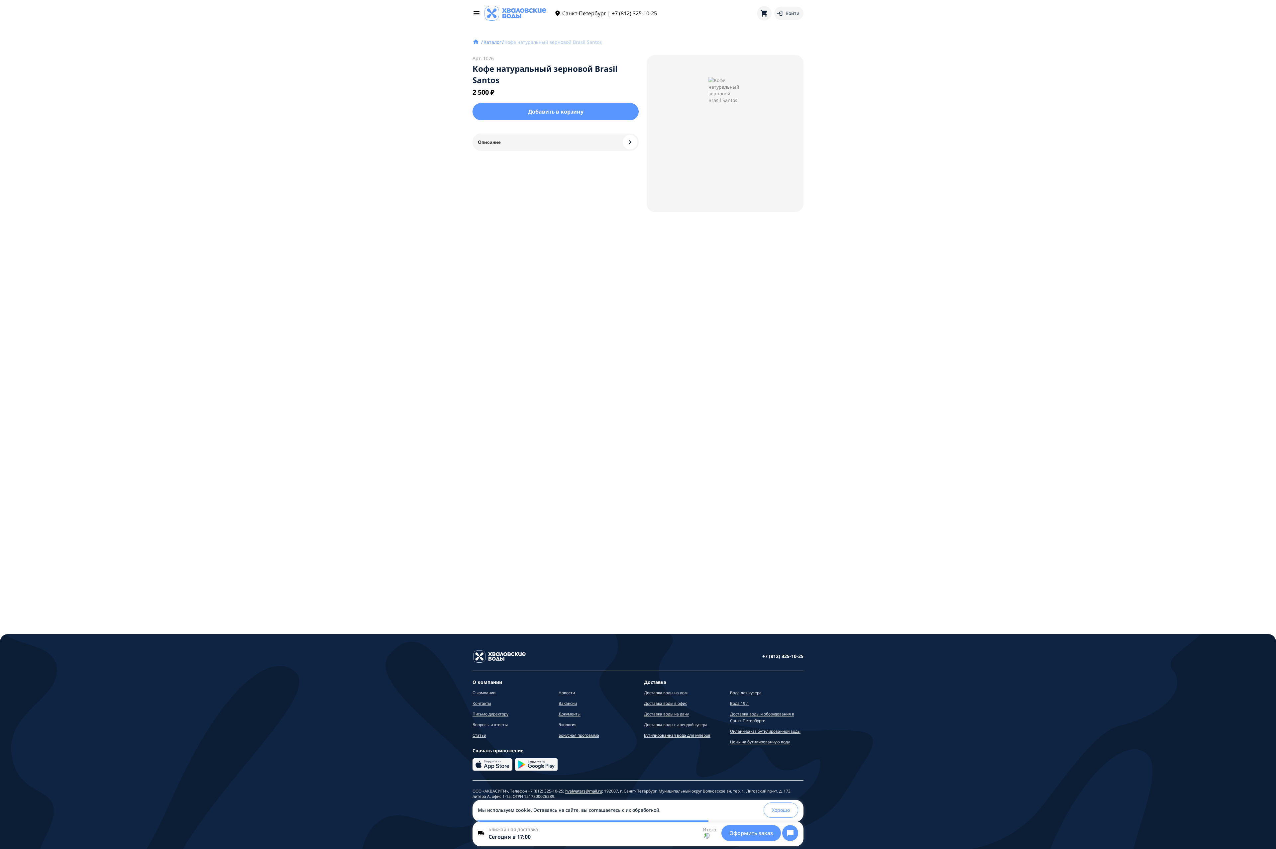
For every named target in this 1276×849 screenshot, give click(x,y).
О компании (484, 693)
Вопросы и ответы (490, 724)
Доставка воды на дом (666, 693)
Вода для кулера (746, 693)
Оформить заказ (751, 833)
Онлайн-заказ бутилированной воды (765, 731)
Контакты (482, 703)
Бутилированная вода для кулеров (677, 735)
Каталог (492, 42)
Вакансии (568, 703)
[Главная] (476, 42)
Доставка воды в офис (665, 703)
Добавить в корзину (556, 111)
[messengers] (790, 833)
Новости (567, 693)
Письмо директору (490, 714)
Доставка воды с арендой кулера (675, 724)
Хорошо (781, 810)
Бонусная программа (579, 735)
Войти (792, 13)
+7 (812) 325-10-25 (782, 656)
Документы (570, 714)
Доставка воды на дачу (666, 714)
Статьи (479, 735)
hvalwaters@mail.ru (583, 791)
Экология (568, 724)
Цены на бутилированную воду (760, 742)
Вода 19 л (739, 703)
